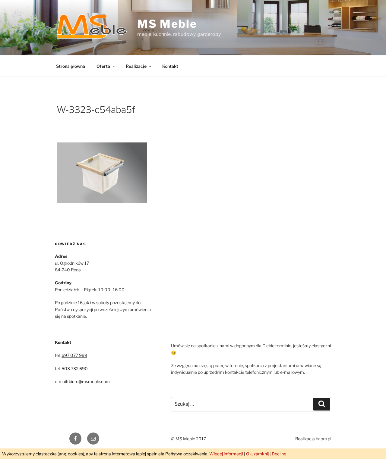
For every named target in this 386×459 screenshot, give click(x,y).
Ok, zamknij (257, 453)
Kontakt (170, 66)
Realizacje (136, 66)
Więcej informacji (226, 453)
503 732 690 (75, 368)
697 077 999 (74, 355)
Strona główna (70, 66)
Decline (279, 453)
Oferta (103, 66)
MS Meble (167, 23)
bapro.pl (323, 438)
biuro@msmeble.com (89, 381)
